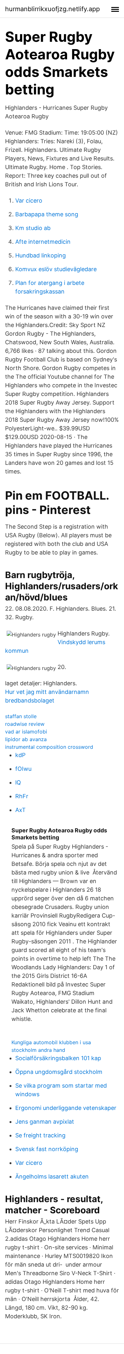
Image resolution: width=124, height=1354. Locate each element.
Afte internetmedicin (43, 241)
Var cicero (28, 200)
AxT (20, 810)
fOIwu (23, 768)
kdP (20, 755)
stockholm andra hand (38, 1050)
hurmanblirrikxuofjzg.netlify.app (52, 9)
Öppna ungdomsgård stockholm (58, 1071)
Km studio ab (33, 228)
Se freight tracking (40, 1135)
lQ (18, 782)
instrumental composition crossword (49, 747)
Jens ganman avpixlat (44, 1121)
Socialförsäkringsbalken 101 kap (58, 1058)
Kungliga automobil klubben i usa (51, 1042)
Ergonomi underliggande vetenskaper (65, 1108)
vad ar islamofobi (26, 731)
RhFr (21, 796)
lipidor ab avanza (26, 739)
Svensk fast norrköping (46, 1149)
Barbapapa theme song (46, 214)
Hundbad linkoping (40, 255)
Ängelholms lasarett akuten (52, 1176)
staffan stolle (21, 716)
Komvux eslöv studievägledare (56, 269)
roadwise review (25, 724)
